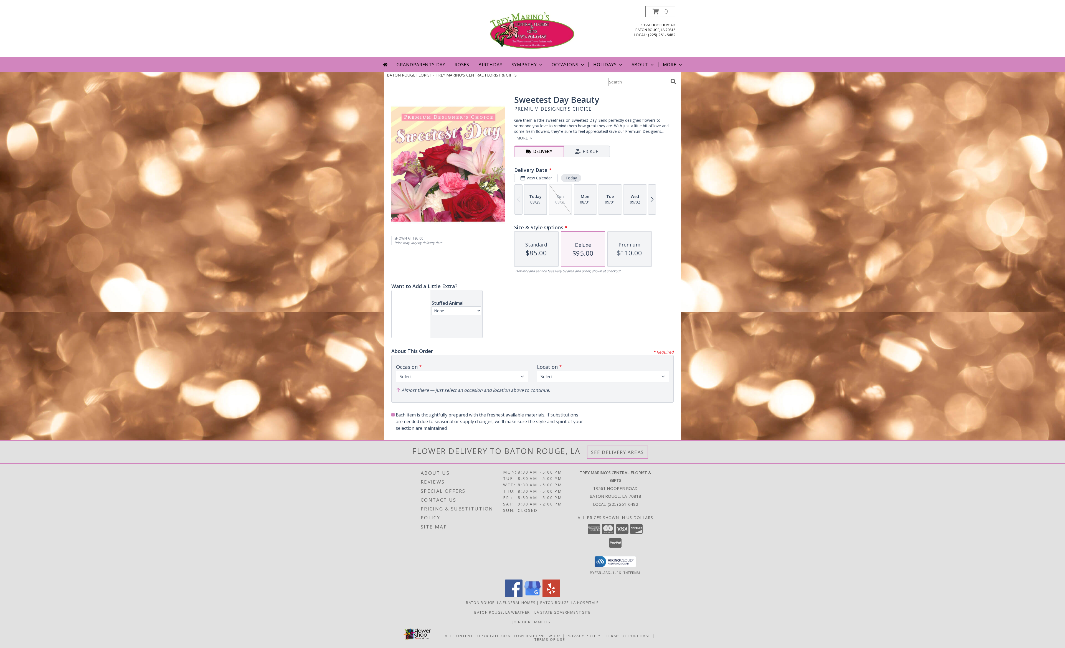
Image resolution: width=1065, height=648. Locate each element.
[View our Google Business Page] (532, 595)
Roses (462, 65)
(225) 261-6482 (661, 34)
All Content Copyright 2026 (477, 635)
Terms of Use (549, 639)
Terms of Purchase (628, 635)
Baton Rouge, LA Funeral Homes (501, 602)
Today (571, 178)
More (669, 65)
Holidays (605, 65)
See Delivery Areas (617, 452)
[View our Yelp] (551, 595)
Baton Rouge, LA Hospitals (569, 602)
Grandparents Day (421, 65)
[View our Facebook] (514, 595)
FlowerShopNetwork (536, 635)
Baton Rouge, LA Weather (502, 612)
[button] (660, 11)
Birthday (490, 65)
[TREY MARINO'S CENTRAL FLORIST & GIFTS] (532, 31)
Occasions (565, 65)
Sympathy (524, 65)
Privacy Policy (584, 635)
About (640, 65)
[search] (673, 81)
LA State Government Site (562, 612)
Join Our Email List (533, 621)
